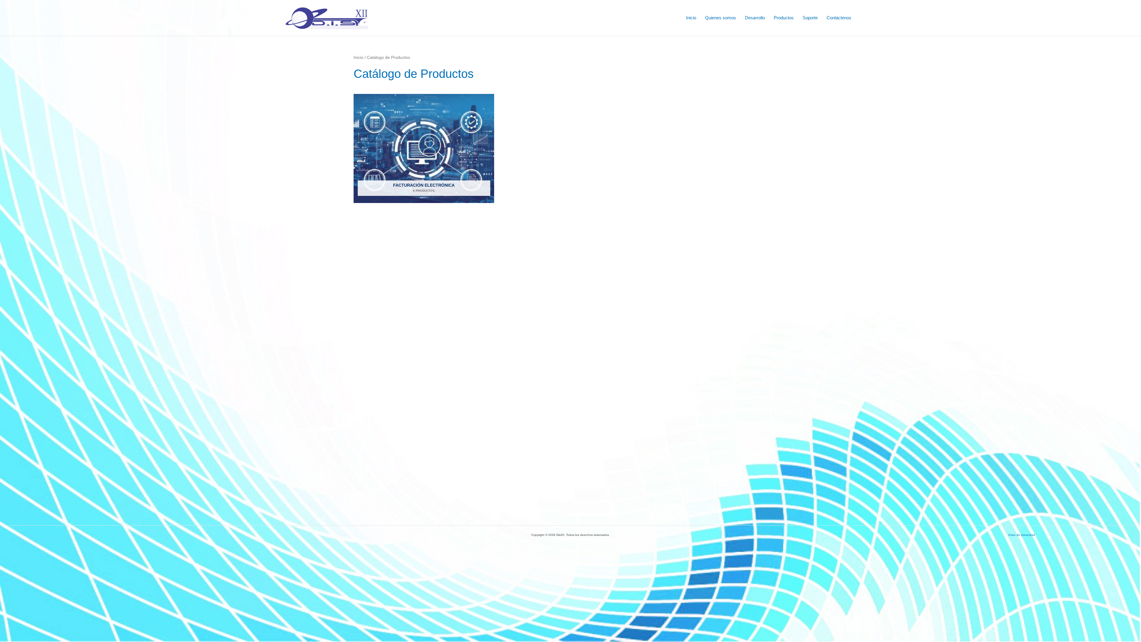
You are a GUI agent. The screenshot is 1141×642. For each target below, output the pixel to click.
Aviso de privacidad (1021, 534)
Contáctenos (839, 17)
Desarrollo (755, 17)
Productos (784, 17)
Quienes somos (720, 17)
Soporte (810, 17)
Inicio (691, 17)
